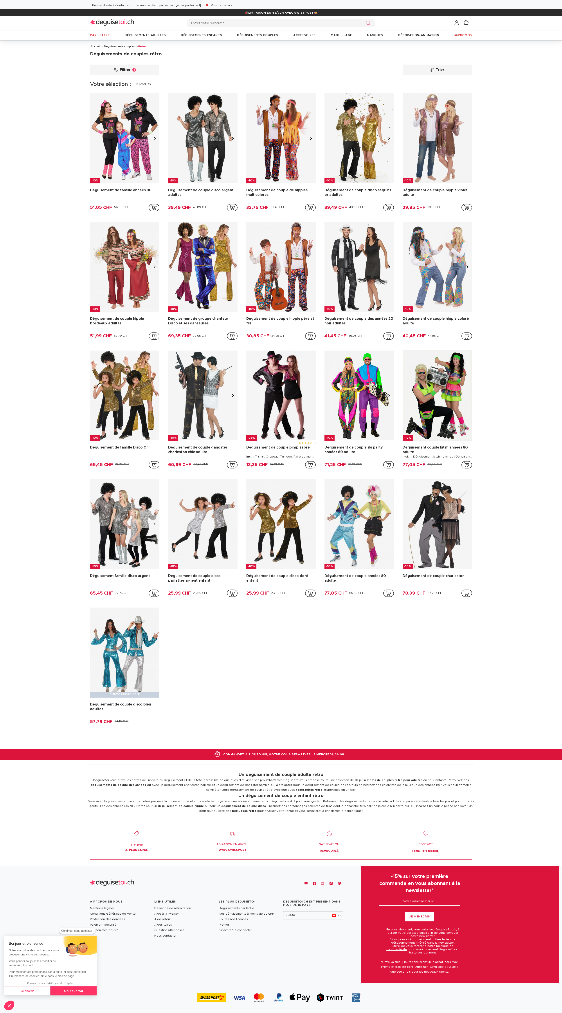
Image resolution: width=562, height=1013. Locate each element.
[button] (457, 22)
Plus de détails (221, 5)
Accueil (95, 46)
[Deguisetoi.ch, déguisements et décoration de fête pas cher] (112, 23)
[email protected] (188, 5)
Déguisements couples (119, 46)
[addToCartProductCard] (154, 207)
